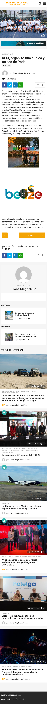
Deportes (31, 557)
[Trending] (4, 412)
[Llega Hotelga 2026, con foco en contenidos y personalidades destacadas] (23, 593)
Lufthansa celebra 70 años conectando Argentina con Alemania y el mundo (21, 507)
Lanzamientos (7, 452)
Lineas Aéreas (14, 557)
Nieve (23, 666)
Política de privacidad (11, 695)
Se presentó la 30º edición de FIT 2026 (21, 455)
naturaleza (25, 391)
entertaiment (15, 391)
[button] (40, 3)
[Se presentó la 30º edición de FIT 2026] (23, 429)
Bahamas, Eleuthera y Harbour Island (25, 314)
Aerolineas (13, 448)
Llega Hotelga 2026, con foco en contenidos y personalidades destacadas (22, 617)
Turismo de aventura (10, 393)
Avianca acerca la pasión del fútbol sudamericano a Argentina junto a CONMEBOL (19, 562)
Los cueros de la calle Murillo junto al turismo (26, 335)
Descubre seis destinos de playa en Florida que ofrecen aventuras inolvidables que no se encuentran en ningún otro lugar (23, 398)
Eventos (5, 450)
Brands (4, 557)
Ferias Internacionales (29, 450)
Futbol (38, 557)
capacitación (32, 448)
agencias (7, 54)
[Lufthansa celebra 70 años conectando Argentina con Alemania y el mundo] (23, 483)
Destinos (5, 391)
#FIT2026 (5, 448)
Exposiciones (15, 450)
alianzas (23, 557)
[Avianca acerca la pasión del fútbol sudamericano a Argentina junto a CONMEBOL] (23, 537)
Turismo (34, 391)
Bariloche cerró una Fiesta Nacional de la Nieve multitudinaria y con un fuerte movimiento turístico (22, 672)
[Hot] (4, 467)
